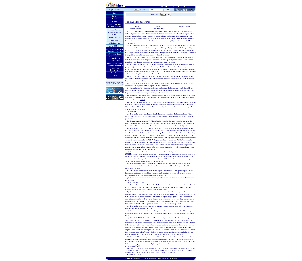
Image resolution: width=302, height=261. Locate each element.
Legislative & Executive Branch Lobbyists (114, 50)
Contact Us (173, 258)
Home (115, 13)
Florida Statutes (115, 30)
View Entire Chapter (183, 27)
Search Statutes (115, 37)
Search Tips (114, 40)
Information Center (115, 54)
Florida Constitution (114, 43)
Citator (114, 22)
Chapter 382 (159, 27)
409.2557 (179, 140)
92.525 (150, 149)
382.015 (128, 154)
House (114, 19)
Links (115, 76)
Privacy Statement (162, 258)
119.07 (143, 232)
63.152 (142, 100)
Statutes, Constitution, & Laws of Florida (115, 25)
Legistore (114, 73)
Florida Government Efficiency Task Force (115, 64)
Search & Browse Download (114, 34)
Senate (114, 16)
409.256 (168, 163)
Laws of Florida (114, 46)
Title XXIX (136, 27)
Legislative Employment (114, 69)
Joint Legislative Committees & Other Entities (115, 59)
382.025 (137, 246)
